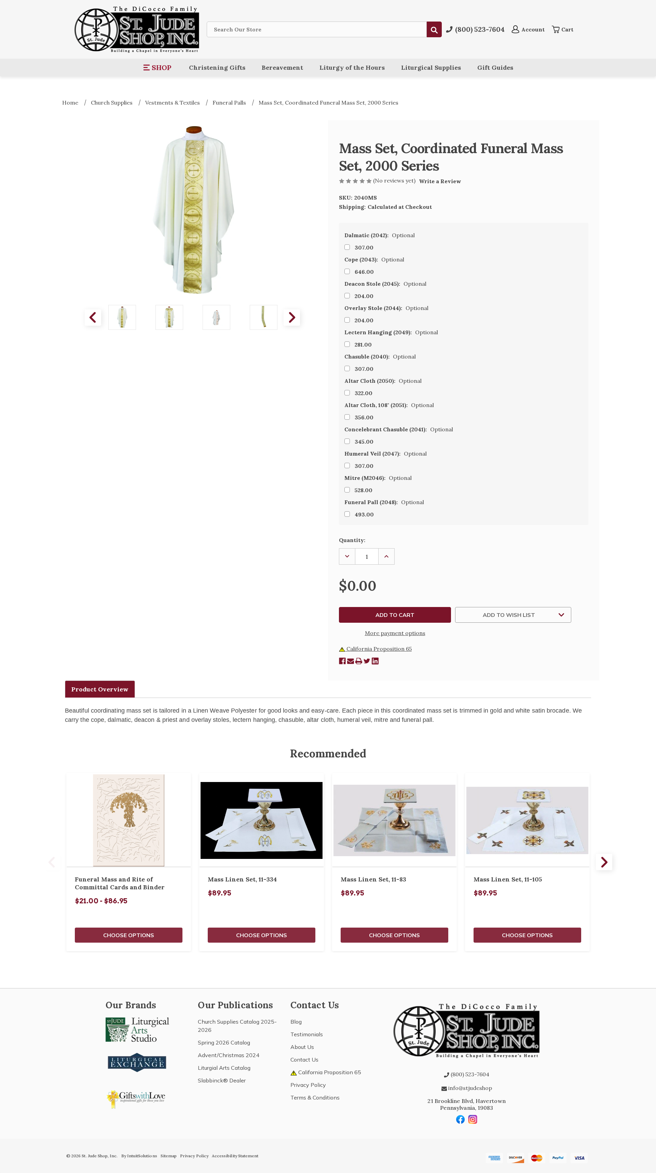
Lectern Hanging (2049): (391, 332)
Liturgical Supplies (431, 67)
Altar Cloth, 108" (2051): (389, 405)
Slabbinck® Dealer (222, 1080)
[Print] (358, 661)
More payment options (395, 633)
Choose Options (128, 935)
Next (292, 317)
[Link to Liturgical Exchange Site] (137, 1061)
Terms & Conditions (315, 1097)
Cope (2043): (374, 259)
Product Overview (99, 689)
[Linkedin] (375, 661)
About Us (302, 1046)
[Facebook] (342, 661)
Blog (296, 1021)
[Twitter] (367, 661)
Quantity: (352, 540)
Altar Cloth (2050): (383, 380)
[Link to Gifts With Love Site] (137, 1098)
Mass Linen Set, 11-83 (373, 879)
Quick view (128, 820)
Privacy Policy (308, 1084)
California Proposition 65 (378, 648)
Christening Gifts (217, 67)
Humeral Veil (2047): (385, 453)
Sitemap (169, 1155)
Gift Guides (495, 67)
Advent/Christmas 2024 (228, 1055)
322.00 (363, 393)
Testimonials (306, 1034)
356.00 (364, 417)
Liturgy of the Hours (352, 67)
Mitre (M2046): (378, 477)
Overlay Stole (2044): (386, 308)
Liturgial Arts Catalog (224, 1067)
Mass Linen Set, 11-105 (508, 879)
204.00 (364, 296)
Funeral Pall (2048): (384, 502)
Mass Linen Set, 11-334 (242, 879)
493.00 (364, 514)
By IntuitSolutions (139, 1155)
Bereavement (282, 67)
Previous (93, 317)
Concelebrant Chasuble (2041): (398, 429)
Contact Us (304, 1059)
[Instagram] (472, 1119)
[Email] (350, 661)
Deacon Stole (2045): (385, 283)
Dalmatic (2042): (379, 235)
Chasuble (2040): (380, 356)
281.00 (363, 344)
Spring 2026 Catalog (224, 1042)
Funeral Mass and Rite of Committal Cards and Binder (120, 883)
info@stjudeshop (469, 1087)
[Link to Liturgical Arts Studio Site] (137, 1029)
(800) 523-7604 (469, 1074)
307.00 (364, 247)
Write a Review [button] (440, 181)
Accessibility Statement (235, 1155)
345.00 (364, 441)
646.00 (364, 271)
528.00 (363, 490)
